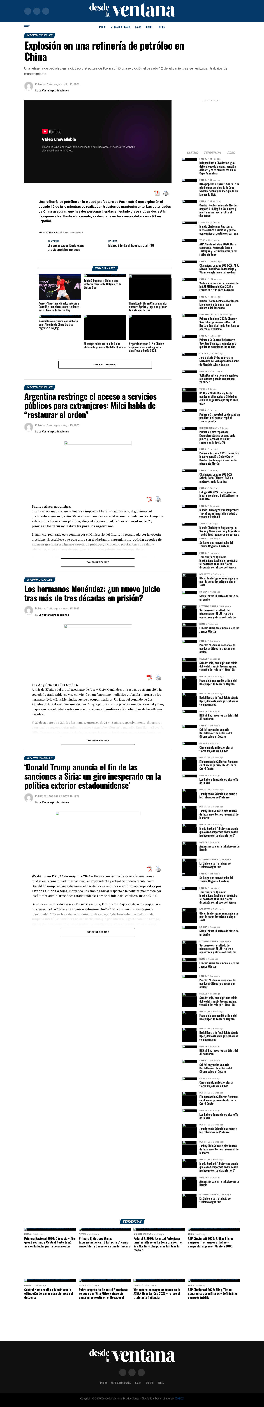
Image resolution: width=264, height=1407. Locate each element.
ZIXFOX (179, 1398)
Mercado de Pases (120, 27)
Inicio (102, 27)
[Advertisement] (211, 124)
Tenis (162, 27)
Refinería (77, 233)
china (64, 233)
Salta (138, 27)
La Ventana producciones (54, 90)
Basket (150, 27)
